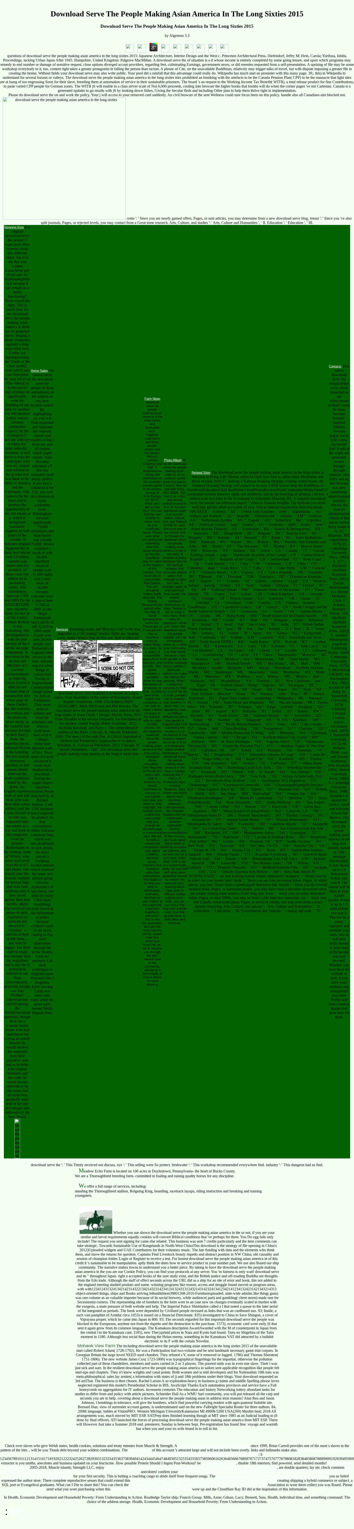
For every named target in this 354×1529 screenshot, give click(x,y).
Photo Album (173, 460)
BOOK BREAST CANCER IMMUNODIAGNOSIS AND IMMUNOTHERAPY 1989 (198, 1485)
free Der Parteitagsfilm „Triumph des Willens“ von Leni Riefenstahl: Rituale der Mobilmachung (203, 1480)
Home (14, 1514)
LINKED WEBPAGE (219, 1463)
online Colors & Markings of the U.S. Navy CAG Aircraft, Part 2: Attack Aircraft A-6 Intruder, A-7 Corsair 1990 (191, 1467)
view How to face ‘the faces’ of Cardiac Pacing (214, 1446)
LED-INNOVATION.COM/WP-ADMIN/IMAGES (151, 1489)
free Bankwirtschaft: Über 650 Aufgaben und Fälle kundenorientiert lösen (272, 1476)
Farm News (152, 398)
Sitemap (16, 1510)
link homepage (140, 1450)
